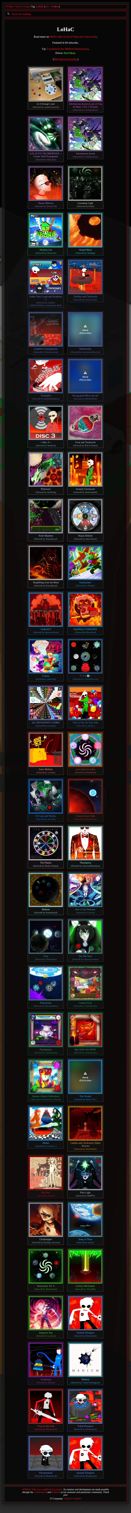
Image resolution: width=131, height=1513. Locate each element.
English (67, 1498)
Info (47, 6)
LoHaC (40, 6)
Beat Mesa (69, 52)
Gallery (55, 6)
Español (77, 1498)
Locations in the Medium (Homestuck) (67, 48)
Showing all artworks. (65, 59)
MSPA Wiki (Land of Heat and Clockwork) (73, 36)
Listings (25, 6)
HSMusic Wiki (12, 6)
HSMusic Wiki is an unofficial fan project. (42, 1489)
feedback (56, 1492)
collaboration (40, 1492)
